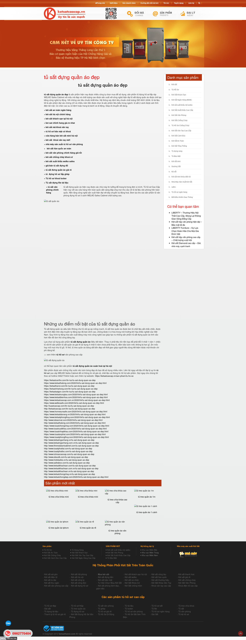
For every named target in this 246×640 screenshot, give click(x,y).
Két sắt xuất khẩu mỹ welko (182, 105)
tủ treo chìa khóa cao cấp (117, 501)
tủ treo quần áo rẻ (88, 527)
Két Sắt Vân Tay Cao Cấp (181, 131)
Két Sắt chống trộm (133, 585)
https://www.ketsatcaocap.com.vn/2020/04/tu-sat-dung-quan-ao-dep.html (77, 400)
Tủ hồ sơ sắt (157, 605)
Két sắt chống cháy (187, 580)
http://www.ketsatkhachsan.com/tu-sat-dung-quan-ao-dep (70, 465)
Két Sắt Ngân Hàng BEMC (182, 100)
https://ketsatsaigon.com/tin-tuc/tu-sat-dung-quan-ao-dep (69, 391)
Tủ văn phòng (184, 611)
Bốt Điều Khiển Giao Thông (182, 197)
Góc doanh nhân (129, 3)
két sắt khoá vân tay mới (58, 139)
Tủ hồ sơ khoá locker (56, 178)
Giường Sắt (176, 167)
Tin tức (166, 3)
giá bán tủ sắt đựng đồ (57, 165)
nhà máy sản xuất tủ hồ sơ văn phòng (64, 144)
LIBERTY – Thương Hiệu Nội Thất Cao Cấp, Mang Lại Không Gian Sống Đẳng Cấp (186, 215)
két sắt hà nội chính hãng (58, 114)
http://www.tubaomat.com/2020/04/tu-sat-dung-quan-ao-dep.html (73, 420)
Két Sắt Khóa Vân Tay (161, 582)
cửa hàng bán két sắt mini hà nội (62, 135)
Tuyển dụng (178, 3)
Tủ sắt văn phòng (106, 605)
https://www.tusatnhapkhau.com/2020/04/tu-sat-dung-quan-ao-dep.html (76, 431)
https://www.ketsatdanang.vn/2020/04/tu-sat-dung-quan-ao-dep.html (74, 414)
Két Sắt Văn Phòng (179, 115)
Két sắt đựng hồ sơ (79, 585)
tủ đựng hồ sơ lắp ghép (57, 174)
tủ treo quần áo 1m (146, 496)
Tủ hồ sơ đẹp (50, 605)
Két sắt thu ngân (51, 582)
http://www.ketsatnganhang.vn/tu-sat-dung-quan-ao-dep (69, 439)
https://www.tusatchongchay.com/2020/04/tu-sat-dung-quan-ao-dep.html (76, 425)
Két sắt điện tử (50, 577)
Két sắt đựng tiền (105, 577)
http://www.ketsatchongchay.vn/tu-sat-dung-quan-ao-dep (69, 474)
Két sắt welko (131, 577)
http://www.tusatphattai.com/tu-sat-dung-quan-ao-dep (68, 448)
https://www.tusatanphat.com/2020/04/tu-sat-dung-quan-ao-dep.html (75, 434)
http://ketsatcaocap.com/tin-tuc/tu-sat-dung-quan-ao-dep (69, 408)
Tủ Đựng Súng (78, 549)
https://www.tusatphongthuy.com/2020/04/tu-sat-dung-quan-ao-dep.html (76, 437)
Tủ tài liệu (129, 605)
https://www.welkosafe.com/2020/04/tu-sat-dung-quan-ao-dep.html (74, 402)
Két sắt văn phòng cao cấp (56, 585)
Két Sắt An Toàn (178, 141)
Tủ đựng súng (177, 151)
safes (174, 187)
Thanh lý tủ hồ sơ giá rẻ (55, 614)
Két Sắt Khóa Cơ (132, 582)
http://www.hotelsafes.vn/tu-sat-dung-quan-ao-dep (66, 459)
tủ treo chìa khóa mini (59, 496)
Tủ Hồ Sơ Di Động (106, 614)
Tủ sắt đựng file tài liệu (57, 182)
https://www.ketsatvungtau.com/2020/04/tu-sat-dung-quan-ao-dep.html (76, 394)
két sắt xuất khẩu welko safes (60, 161)
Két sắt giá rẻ (184, 577)
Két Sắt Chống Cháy (179, 120)
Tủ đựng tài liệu (51, 611)
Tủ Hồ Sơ (175, 90)
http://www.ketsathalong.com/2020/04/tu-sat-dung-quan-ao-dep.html (74, 422)
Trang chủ (101, 3)
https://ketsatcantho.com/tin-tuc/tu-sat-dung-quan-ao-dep (70, 380)
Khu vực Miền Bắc (149, 549)
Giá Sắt (154, 614)
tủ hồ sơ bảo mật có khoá (58, 131)
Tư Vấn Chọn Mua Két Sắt (110, 582)
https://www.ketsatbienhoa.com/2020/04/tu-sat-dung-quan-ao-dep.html (76, 397)
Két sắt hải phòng (79, 574)
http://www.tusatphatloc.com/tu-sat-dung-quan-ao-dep (68, 451)
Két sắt (174, 85)
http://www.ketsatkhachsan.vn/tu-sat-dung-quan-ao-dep (69, 471)
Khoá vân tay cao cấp (161, 585)
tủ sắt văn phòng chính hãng (52, 189)
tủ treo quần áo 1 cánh (146, 512)
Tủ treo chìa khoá (186, 605)
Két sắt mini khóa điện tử (181, 177)
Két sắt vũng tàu (158, 574)
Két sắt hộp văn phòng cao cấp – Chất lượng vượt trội (186, 239)
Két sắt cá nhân (132, 580)
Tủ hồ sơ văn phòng (134, 611)
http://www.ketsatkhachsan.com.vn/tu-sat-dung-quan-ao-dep (71, 468)
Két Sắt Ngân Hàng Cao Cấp (83, 558)
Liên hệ (191, 3)
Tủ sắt (181, 608)
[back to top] (240, 633)
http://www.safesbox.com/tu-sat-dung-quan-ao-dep (67, 462)
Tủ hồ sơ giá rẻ (104, 611)
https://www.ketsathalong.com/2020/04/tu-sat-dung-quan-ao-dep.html (75, 383)
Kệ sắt (174, 172)
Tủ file (154, 608)
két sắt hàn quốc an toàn (58, 148)
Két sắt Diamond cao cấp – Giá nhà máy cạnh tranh (186, 244)
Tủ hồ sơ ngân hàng (179, 192)
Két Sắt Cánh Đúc (178, 136)
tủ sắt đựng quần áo (81, 341)
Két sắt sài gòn (51, 574)
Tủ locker (129, 608)
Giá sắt (47, 608)
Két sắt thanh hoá (186, 574)
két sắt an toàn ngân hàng (58, 110)
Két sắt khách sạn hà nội (136, 574)
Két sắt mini (176, 161)
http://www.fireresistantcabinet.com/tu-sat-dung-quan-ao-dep (71, 445)
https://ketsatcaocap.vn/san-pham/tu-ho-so (114, 375)
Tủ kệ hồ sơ (183, 614)
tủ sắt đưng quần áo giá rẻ (59, 169)
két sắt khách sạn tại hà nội (59, 118)
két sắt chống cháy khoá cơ (59, 157)
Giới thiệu (113, 3)
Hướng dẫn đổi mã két (149, 3)
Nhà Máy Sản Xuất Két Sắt (182, 182)
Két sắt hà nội (77, 577)
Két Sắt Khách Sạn (179, 95)
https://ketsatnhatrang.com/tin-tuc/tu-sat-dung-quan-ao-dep (71, 388)
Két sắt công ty (77, 580)
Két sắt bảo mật (105, 580)
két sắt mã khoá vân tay (57, 127)
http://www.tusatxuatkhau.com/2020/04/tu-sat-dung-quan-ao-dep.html (75, 428)
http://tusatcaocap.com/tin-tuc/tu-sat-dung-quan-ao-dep (69, 405)
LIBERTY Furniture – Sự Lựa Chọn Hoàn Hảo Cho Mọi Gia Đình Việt (185, 230)
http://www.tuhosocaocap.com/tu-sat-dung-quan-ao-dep (69, 454)
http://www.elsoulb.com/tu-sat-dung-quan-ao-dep (66, 457)
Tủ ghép (101, 608)
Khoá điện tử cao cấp (188, 585)
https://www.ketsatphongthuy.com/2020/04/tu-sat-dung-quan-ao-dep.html (77, 417)
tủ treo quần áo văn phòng (117, 532)
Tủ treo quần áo (78, 608)
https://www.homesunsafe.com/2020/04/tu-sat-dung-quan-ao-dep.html (75, 411)
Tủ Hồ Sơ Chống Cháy (180, 126)
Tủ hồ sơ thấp (77, 605)
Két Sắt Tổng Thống (179, 146)
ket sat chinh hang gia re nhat (60, 122)
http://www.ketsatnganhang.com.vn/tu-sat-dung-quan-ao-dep (71, 442)
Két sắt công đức (78, 582)
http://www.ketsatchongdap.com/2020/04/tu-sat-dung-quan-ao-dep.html (76, 476)
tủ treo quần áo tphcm (59, 527)
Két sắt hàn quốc (159, 577)
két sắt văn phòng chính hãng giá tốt (64, 152)
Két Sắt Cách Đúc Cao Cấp (55, 558)
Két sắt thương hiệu (160, 580)
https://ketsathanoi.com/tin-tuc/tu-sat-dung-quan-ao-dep (69, 385)
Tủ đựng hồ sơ (77, 611)
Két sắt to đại (50, 580)
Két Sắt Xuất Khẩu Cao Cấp (182, 110)
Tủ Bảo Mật (176, 156)
